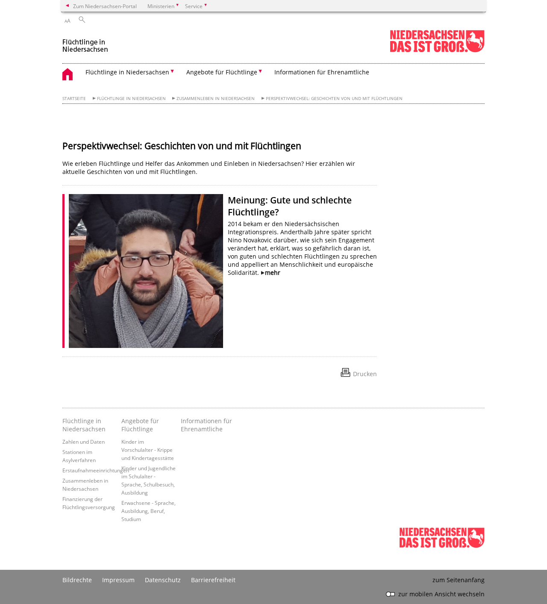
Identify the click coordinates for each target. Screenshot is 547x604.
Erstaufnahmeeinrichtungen (95, 470)
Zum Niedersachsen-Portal (105, 6)
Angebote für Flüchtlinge (140, 425)
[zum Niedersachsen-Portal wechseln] (437, 51)
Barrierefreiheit (213, 580)
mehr (272, 272)
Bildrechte (77, 580)
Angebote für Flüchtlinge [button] (221, 72)
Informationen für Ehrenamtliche (321, 72)
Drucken (365, 374)
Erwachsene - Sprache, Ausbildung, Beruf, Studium (148, 510)
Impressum (118, 580)
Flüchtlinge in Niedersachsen (131, 98)
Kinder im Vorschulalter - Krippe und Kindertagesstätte (147, 449)
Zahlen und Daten (83, 441)
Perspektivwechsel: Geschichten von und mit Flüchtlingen (334, 98)
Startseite (74, 98)
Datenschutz (163, 580)
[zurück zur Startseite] (85, 42)
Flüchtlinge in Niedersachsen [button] (127, 72)
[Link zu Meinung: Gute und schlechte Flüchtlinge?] (146, 271)
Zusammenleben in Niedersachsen (215, 98)
